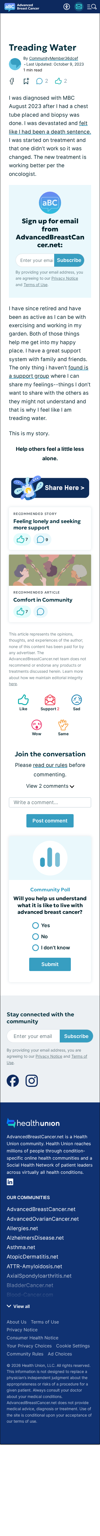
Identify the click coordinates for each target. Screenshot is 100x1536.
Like (19, 702)
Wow (33, 727)
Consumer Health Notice (32, 1337)
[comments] (40, 612)
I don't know (55, 947)
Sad (73, 702)
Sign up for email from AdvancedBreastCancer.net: (50, 233)
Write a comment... (36, 802)
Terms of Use (36, 284)
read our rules (50, 765)
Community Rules (25, 1354)
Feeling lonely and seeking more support (47, 524)
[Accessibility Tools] (67, 7)
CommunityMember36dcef (53, 58)
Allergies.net (22, 1228)
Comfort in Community (42, 599)
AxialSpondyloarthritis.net (39, 1276)
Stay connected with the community (40, 1018)
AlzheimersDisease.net (35, 1238)
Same (60, 727)
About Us (16, 1322)
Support (49, 702)
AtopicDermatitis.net (32, 1257)
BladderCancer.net (30, 1285)
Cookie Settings (73, 1346)
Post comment (50, 821)
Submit (50, 964)
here (13, 683)
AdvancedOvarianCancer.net (43, 1219)
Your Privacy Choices (29, 1346)
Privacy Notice (64, 278)
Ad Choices (60, 1354)
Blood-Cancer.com (30, 1295)
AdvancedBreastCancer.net (41, 1209)
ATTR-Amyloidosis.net (34, 1266)
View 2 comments (48, 786)
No (44, 936)
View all (21, 1306)
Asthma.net (21, 1247)
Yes (45, 925)
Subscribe (69, 260)
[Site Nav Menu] (92, 7)
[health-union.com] (33, 1124)
